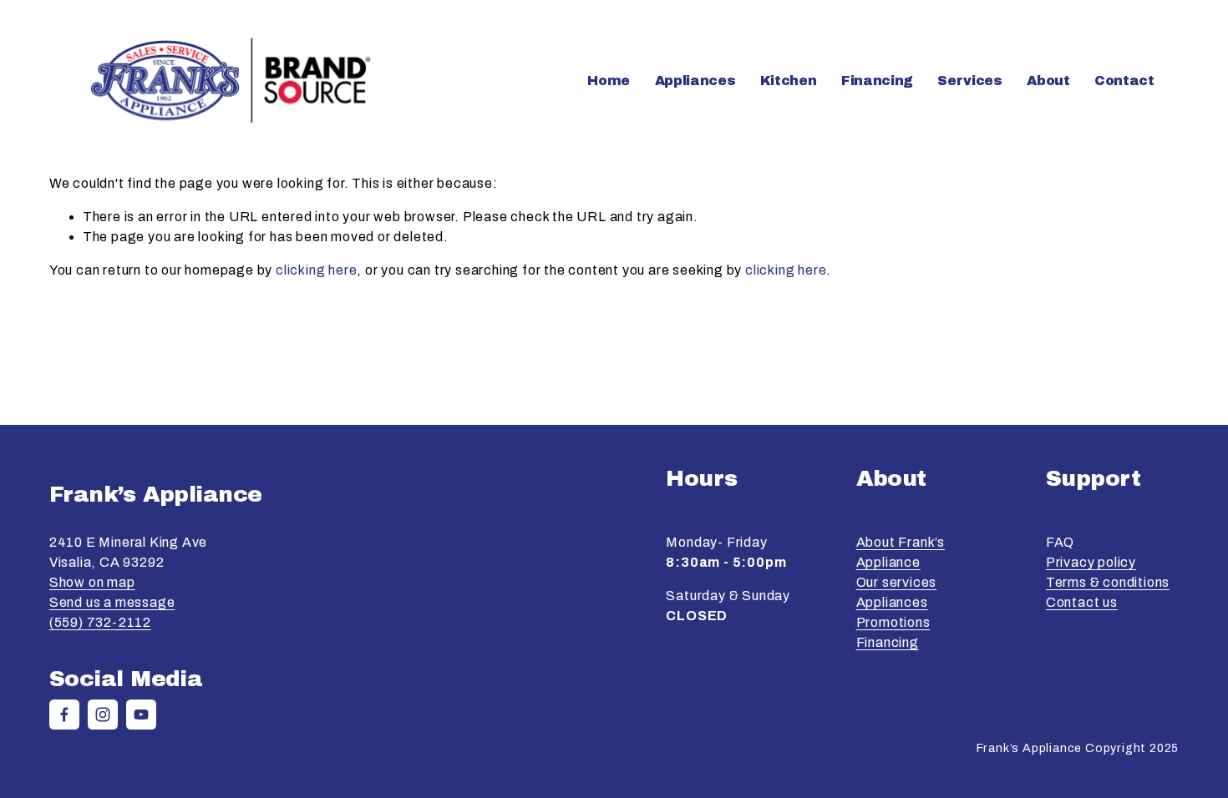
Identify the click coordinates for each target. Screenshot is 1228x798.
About (1048, 80)
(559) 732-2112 (100, 622)
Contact (1124, 80)
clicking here (316, 270)
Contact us (1082, 602)
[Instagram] (103, 715)
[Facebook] (64, 715)
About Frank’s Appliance (900, 552)
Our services (896, 582)
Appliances (892, 602)
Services (969, 80)
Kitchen (788, 80)
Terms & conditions (1108, 582)
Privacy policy (1091, 562)
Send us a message (112, 602)
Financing (877, 80)
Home (608, 80)
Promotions (893, 622)
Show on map (92, 582)
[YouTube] (141, 715)
